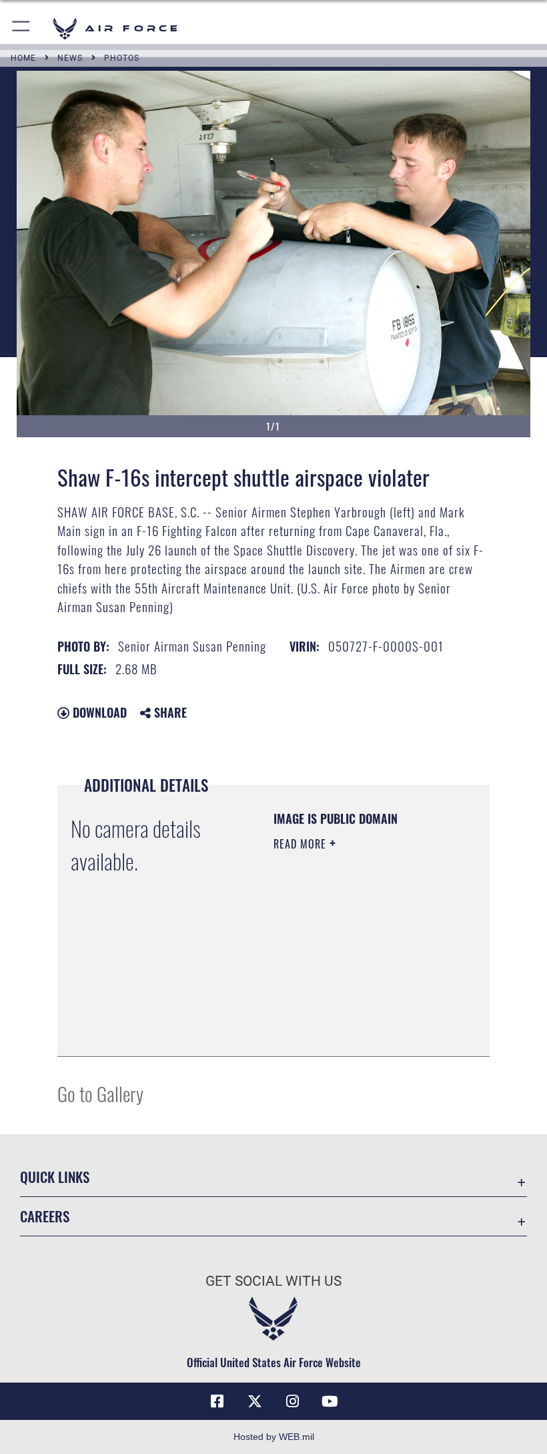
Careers (44, 1216)
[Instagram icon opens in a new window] (292, 1401)
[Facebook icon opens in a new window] (217, 1401)
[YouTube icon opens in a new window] (330, 1401)
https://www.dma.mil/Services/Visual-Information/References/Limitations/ (355, 1012)
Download (98, 712)
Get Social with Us (273, 1281)
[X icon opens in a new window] (255, 1401)
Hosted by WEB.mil (273, 1436)
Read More (302, 844)
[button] (21, 28)
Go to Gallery (100, 1093)
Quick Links (54, 1176)
